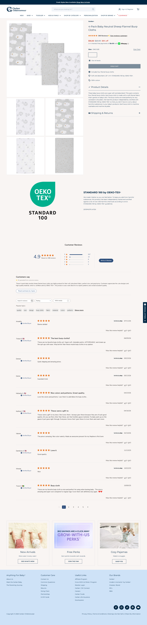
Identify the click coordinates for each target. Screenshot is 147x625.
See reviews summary (118, 36)
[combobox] (74, 9)
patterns (70, 310)
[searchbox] (23, 300)
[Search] (93, 9)
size (25, 310)
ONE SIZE (93, 55)
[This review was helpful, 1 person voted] (125, 498)
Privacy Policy (87, 614)
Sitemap (111, 614)
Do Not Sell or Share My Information (127, 614)
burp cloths (40, 310)
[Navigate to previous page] (59, 507)
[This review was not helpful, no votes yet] (129, 330)
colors (63, 310)
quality (19, 310)
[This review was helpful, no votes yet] (125, 330)
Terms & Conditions (100, 614)
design (31, 310)
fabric (48, 310)
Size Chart (136, 49)
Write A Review (106, 260)
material (55, 310)
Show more (79, 310)
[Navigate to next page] (88, 507)
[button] (145, 312)
